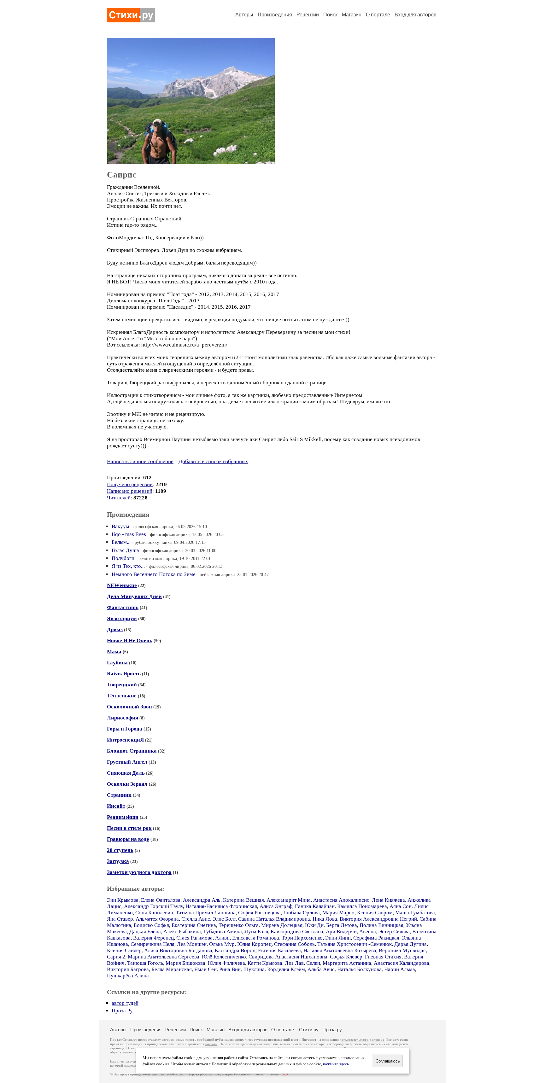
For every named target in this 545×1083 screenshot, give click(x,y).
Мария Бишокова (185, 963)
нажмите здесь (336, 1064)
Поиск (330, 14)
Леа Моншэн (192, 944)
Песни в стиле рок (129, 828)
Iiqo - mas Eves (129, 534)
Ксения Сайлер (124, 950)
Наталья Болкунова (359, 969)
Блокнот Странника (132, 751)
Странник (119, 795)
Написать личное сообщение (140, 461)
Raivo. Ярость (124, 674)
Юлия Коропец (254, 944)
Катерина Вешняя (243, 900)
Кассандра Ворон (235, 950)
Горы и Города (124, 729)
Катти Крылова (265, 963)
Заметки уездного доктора (139, 872)
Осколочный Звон (129, 707)
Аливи (222, 938)
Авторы (244, 14)
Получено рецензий (130, 484)
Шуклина (254, 969)
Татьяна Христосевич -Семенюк (354, 944)
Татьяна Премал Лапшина (206, 913)
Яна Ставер (120, 919)
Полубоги (123, 558)
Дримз (115, 629)
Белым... (121, 542)
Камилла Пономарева (362, 906)
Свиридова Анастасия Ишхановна (288, 957)
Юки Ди (314, 925)
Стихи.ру (309, 1029)
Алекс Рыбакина (182, 932)
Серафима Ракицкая (376, 938)
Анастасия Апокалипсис (341, 900)
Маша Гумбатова (415, 913)
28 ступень (120, 850)
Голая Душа (125, 550)
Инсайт (116, 806)
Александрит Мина (289, 900)
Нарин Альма (399, 969)
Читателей (119, 498)
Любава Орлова (301, 913)
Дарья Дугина (410, 944)
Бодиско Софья (151, 925)
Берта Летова (341, 925)
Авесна (367, 932)
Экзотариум (122, 618)
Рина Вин (230, 969)
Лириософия (122, 718)
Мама (114, 652)
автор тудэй (125, 1003)
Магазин (351, 14)
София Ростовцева (259, 913)
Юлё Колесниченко (224, 957)
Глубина (117, 663)
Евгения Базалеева (279, 950)
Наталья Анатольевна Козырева (339, 950)
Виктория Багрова (128, 969)
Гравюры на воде (128, 839)
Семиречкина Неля (152, 944)
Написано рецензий (129, 491)
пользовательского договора (362, 1039)
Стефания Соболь (294, 944)
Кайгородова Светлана (297, 932)
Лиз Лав (294, 963)
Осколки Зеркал (127, 784)
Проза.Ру (122, 1011)
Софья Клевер (346, 957)
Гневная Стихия (383, 957)
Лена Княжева (388, 900)
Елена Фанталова (160, 900)
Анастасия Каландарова (401, 963)
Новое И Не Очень (129, 640)
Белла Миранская (171, 969)
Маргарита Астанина (347, 963)
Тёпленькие (122, 696)
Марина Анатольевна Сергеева (163, 957)
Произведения (275, 14)
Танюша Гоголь (145, 963)
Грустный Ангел (127, 762)
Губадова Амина (222, 932)
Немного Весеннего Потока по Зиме (154, 574)
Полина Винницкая (381, 925)
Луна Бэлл (256, 932)
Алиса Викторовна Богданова (178, 950)
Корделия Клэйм (286, 969)
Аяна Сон (401, 906)
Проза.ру (332, 1029)
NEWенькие (122, 585)
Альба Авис (321, 969)
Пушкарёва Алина (128, 976)
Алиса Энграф (276, 906)
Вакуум (120, 526)
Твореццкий (122, 685)
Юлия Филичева (226, 963)
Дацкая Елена (145, 932)
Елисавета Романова (255, 938)
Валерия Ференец (153, 938)
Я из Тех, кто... (128, 566)
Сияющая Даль (126, 773)
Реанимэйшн (122, 817)
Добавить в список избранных (213, 461)
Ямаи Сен (205, 969)
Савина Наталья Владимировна (274, 919)
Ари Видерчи (341, 932)
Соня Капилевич (154, 913)
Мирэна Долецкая (281, 925)
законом (211, 1044)
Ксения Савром (375, 913)
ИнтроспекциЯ (125, 740)
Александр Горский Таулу (153, 906)
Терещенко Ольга (239, 925)
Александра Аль (201, 900)
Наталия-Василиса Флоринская (221, 906)
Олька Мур (222, 944)
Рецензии (307, 14)
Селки (313, 963)
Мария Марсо (338, 913)
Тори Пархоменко (302, 938)
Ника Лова (325, 919)
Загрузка (118, 861)
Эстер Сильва (394, 932)
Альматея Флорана (157, 919)
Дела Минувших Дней (134, 596)
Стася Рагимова (194, 938)
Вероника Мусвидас (402, 950)
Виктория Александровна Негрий (378, 919)
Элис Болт (224, 919)
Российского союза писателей (257, 1074)
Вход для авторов (416, 14)
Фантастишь (122, 607)
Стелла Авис (195, 919)
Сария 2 (116, 957)
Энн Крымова (122, 900)
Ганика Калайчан (315, 906)
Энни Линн (338, 938)
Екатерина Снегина (194, 925)
